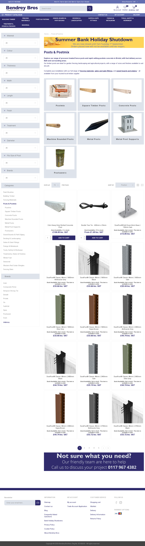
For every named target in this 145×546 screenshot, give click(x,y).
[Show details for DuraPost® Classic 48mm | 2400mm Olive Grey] (127, 357)
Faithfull (6, 306)
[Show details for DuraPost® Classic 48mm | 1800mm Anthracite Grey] (60, 258)
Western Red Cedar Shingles (13, 265)
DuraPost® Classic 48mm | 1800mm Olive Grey (60, 328)
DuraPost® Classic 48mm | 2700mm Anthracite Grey (94, 427)
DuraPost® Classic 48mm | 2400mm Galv (94, 378)
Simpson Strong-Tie (10, 291)
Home (46, 34)
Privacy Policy (49, 525)
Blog (46, 510)
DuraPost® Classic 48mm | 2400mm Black (60, 378)
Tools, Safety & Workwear (13, 250)
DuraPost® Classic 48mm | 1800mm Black (94, 279)
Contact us (48, 506)
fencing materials (87, 71)
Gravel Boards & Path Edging (13, 235)
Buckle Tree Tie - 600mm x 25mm (93, 225)
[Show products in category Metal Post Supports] (127, 124)
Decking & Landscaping (12, 238)
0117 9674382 (15, 2)
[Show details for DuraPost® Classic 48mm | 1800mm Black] (94, 258)
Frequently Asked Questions (50, 516)
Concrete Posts (127, 105)
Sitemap (47, 502)
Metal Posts (93, 139)
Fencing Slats (8, 269)
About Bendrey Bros (51, 533)
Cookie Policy (49, 529)
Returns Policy (95, 519)
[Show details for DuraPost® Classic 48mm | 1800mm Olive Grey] (60, 308)
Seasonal (6, 262)
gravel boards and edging (126, 71)
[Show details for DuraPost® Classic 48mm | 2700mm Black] (127, 407)
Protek (5, 299)
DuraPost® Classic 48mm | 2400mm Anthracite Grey (127, 328)
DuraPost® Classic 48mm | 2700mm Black (127, 427)
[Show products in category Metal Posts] (94, 124)
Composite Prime (9, 287)
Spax (5, 310)
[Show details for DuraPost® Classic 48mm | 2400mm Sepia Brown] (60, 407)
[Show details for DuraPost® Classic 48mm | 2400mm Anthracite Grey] (127, 308)
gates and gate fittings (103, 71)
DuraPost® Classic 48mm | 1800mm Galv (127, 279)
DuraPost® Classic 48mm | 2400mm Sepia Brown (60, 427)
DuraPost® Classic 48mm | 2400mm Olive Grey (127, 378)
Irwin (5, 283)
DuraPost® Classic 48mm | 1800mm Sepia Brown (94, 328)
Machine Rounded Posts (60, 139)
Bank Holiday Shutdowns (53, 521)
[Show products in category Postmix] (60, 90)
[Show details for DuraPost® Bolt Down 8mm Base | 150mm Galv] (127, 206)
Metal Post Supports (127, 139)
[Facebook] (116, 502)
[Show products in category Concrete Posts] (127, 90)
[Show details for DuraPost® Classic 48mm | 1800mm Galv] (127, 258)
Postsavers (60, 173)
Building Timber (9, 196)
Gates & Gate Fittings (11, 242)
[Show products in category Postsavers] (60, 157)
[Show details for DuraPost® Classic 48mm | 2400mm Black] (60, 357)
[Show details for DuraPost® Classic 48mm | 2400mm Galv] (94, 357)
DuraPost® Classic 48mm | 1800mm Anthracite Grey (60, 279)
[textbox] (63, 8)
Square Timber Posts (94, 105)
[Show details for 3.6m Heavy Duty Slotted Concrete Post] (60, 206)
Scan (5, 318)
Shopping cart (95, 502)
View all (6, 322)
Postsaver (7, 314)
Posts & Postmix (9, 204)
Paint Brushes (8, 192)
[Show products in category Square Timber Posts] (94, 90)
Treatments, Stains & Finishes (14, 254)
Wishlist (93, 506)
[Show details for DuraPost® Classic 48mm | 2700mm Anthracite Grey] (94, 407)
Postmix (60, 105)
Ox (4, 302)
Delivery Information (97, 515)
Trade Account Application (77, 506)
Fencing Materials (9, 200)
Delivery (93, 510)
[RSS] (125, 502)
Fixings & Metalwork (10, 246)
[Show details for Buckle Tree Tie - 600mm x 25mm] (94, 206)
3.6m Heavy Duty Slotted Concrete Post (60, 226)
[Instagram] (120, 502)
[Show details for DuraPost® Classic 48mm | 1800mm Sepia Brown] (94, 308)
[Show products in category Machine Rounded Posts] (60, 124)
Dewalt (5, 295)
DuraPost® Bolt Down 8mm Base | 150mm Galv (127, 226)
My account (117, 10)
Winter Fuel (7, 258)
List (142, 185)
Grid (138, 185)
